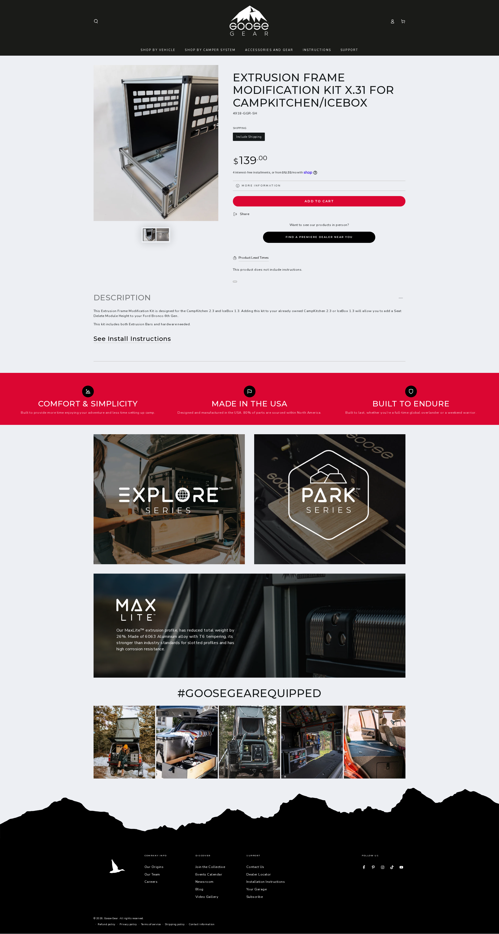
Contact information (201, 924)
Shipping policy (175, 924)
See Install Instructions (132, 338)
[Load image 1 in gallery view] (149, 234)
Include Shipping (249, 137)
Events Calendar (208, 874)
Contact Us (255, 867)
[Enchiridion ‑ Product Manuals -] (235, 281)
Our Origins (154, 867)
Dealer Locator (258, 874)
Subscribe (254, 896)
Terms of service (151, 924)
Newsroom (204, 881)
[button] (95, 21)
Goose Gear (111, 918)
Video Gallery (206, 896)
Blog (199, 889)
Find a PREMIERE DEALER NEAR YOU (319, 237)
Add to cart (319, 201)
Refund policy (106, 924)
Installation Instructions (265, 881)
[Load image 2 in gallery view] (162, 234)
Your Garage (256, 889)
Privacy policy (128, 924)
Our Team (152, 874)
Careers (151, 881)
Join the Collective (210, 867)
